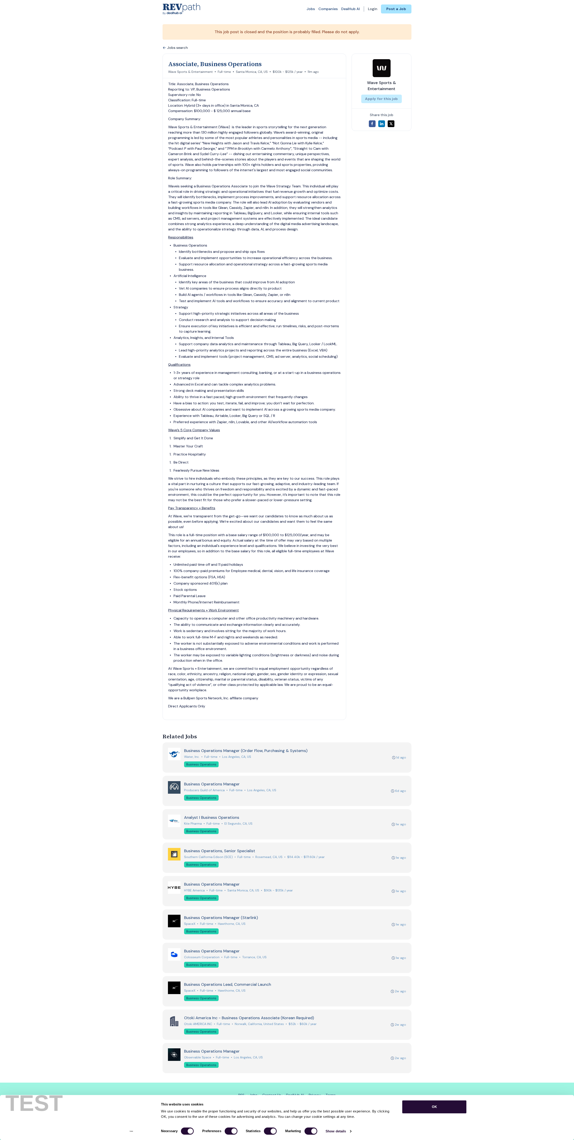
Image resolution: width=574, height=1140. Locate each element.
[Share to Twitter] (391, 123)
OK (434, 1107)
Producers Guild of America (204, 790)
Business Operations (201, 764)
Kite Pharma (193, 823)
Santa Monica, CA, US (252, 72)
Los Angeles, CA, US (236, 757)
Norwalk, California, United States (259, 1024)
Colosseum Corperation (202, 957)
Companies (328, 9)
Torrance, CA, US (254, 957)
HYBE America (194, 890)
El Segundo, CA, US (238, 823)
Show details (336, 1131)
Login (372, 9)
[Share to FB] (372, 123)
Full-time (224, 72)
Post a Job (396, 9)
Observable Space (197, 1057)
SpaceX (189, 924)
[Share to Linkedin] (381, 123)
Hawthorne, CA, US (232, 924)
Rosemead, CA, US (269, 857)
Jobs (311, 9)
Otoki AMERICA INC (198, 1024)
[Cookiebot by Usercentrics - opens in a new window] (131, 1131)
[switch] (231, 1131)
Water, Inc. (192, 757)
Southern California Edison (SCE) (208, 857)
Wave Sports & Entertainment (190, 72)
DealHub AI (350, 9)
